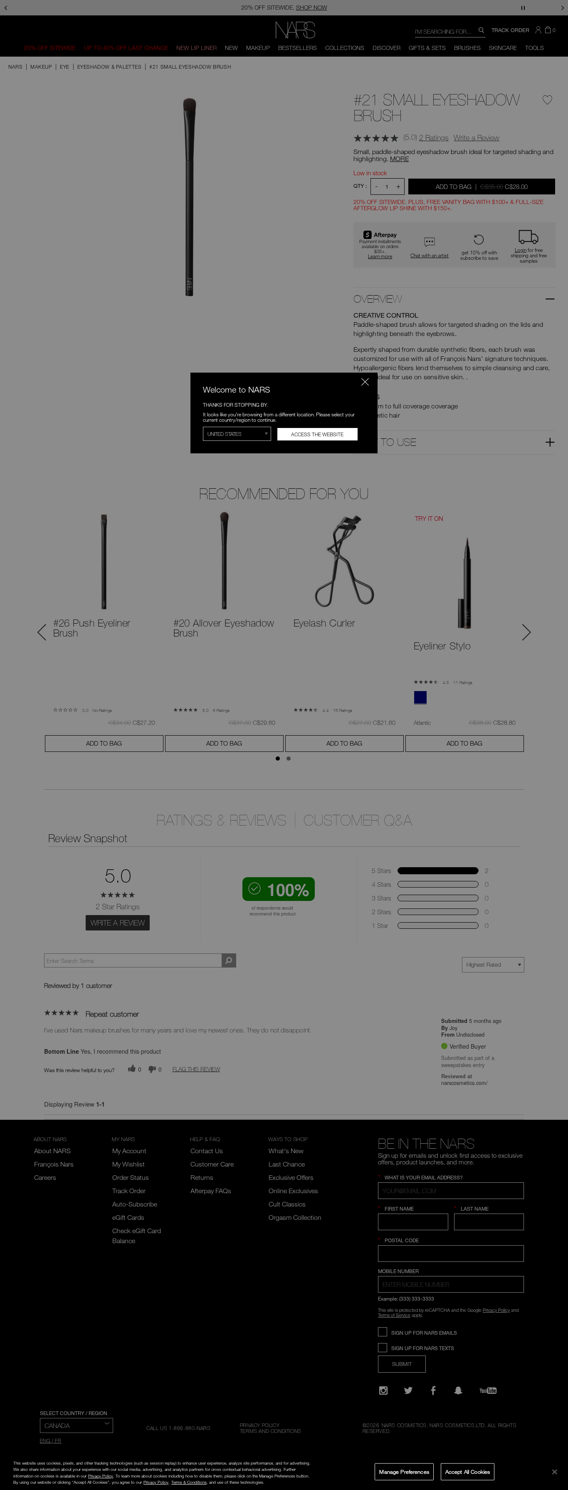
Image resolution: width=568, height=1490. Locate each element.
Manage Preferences (404, 1471)
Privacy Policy (100, 1475)
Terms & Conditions (189, 1482)
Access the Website (317, 434)
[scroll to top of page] (554, 1427)
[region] (284, 1472)
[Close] (555, 1472)
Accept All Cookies (467, 1471)
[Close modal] (365, 382)
